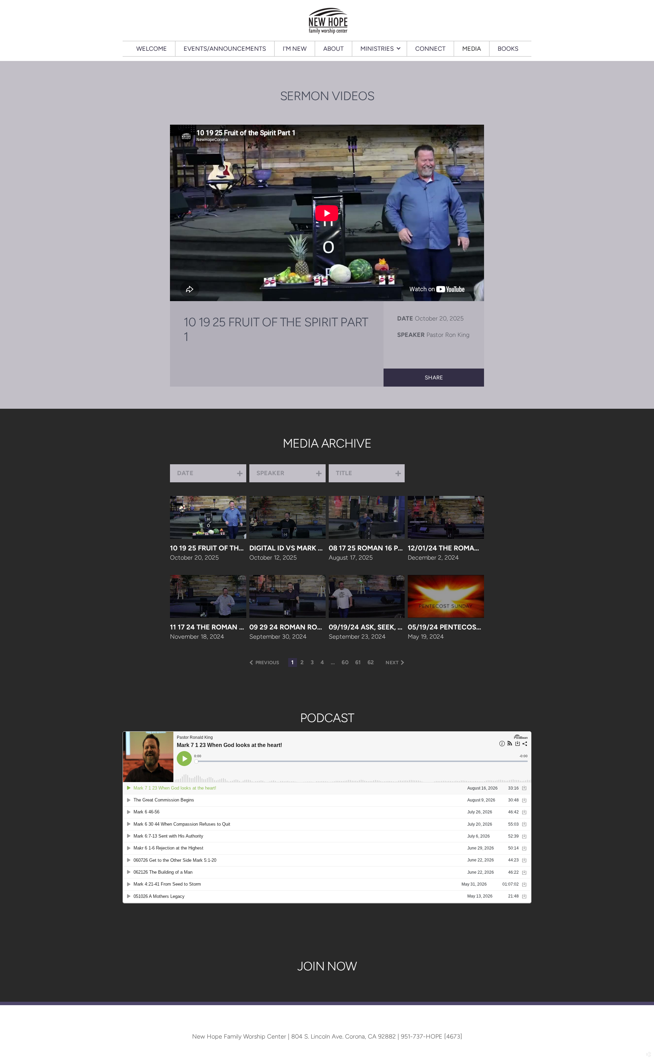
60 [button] (345, 662)
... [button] (333, 662)
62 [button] (371, 662)
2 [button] (301, 662)
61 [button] (358, 662)
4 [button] (322, 662)
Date (405, 318)
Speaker (411, 335)
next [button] (392, 663)
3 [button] (312, 662)
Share (434, 377)
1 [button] (292, 662)
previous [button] (267, 663)
